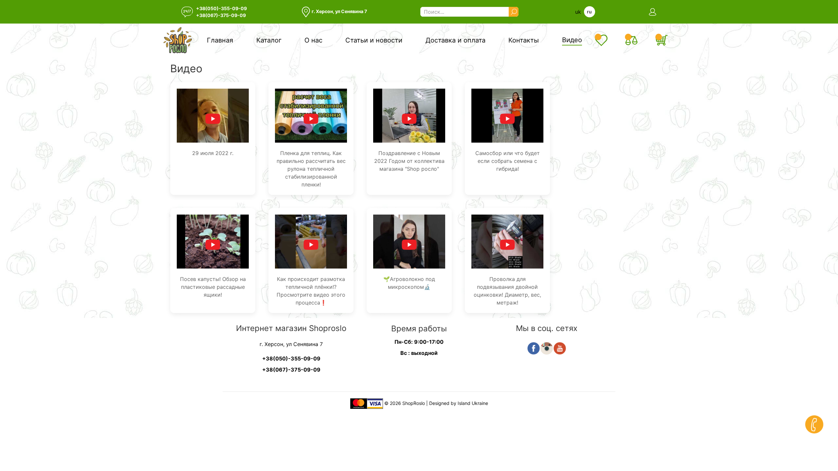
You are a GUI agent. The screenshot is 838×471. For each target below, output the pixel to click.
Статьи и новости (373, 40)
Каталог (269, 40)
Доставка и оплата (455, 40)
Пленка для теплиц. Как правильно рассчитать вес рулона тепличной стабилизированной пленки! (311, 169)
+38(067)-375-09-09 (221, 15)
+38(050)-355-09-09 (221, 8)
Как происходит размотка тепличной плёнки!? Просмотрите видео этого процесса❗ (311, 291)
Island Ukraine (473, 403)
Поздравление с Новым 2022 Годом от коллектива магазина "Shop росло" (409, 161)
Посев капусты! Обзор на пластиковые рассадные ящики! (213, 287)
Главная (220, 40)
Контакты (523, 40)
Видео (572, 40)
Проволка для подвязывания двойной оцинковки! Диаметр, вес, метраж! (507, 291)
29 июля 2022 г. (212, 153)
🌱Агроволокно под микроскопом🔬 (409, 283)
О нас (313, 40)
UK (578, 12)
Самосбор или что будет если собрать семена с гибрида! (507, 161)
